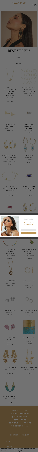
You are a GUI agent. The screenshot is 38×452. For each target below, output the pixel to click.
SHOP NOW (28, 232)
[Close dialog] (36, 216)
